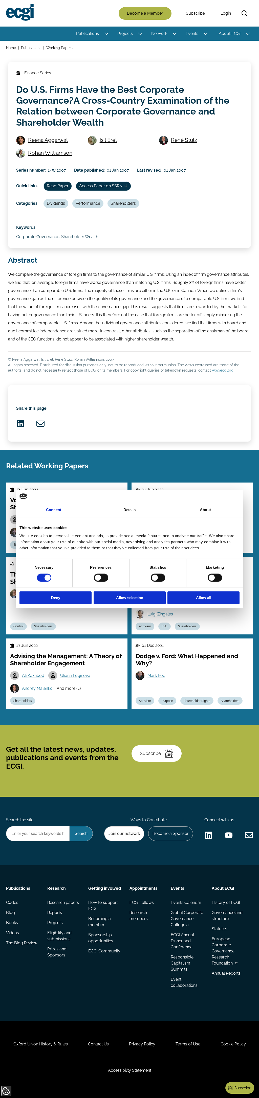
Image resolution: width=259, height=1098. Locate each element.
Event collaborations (184, 982)
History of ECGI (226, 902)
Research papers (63, 902)
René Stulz (184, 140)
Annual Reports (226, 973)
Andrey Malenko (37, 688)
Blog (10, 912)
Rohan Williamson (50, 153)
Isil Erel (108, 140)
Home (11, 47)
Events (192, 33)
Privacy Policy (142, 1044)
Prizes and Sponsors (57, 952)
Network (159, 33)
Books (12, 922)
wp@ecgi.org (222, 370)
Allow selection (129, 598)
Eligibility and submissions (59, 935)
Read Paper (58, 186)
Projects (125, 33)
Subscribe (195, 13)
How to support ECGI (103, 905)
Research (56, 888)
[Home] (20, 12)
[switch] (101, 578)
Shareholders (123, 203)
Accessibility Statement (129, 1070)
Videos (12, 932)
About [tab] (205, 510)
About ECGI (230, 33)
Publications (87, 33)
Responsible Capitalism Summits (182, 963)
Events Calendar (186, 902)
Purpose (167, 701)
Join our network (124, 833)
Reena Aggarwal (48, 140)
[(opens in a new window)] (20, 424)
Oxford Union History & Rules (40, 1044)
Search (244, 13)
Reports (54, 912)
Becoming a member (99, 921)
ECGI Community (104, 951)
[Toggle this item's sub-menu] (106, 34)
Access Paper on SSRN (100, 186)
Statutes (219, 928)
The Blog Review (21, 943)
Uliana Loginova (75, 675)
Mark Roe (156, 675)
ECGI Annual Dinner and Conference (182, 940)
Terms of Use (188, 1044)
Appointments (143, 888)
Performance (88, 203)
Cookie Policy (233, 1044)
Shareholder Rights (197, 701)
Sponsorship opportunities (100, 937)
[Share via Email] (40, 424)
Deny (55, 598)
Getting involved (104, 888)
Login (226, 13)
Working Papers (59, 47)
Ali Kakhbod (33, 675)
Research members (139, 915)
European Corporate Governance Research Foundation (223, 951)
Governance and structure (227, 915)
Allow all (203, 598)
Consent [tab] (53, 510)
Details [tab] (129, 510)
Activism (145, 626)
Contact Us (98, 1044)
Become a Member (145, 13)
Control (18, 626)
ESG (164, 626)
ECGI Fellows (142, 902)
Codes (12, 902)
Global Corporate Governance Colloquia (187, 918)
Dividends (56, 203)
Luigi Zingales (160, 614)
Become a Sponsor (171, 833)
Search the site (19, 819)
